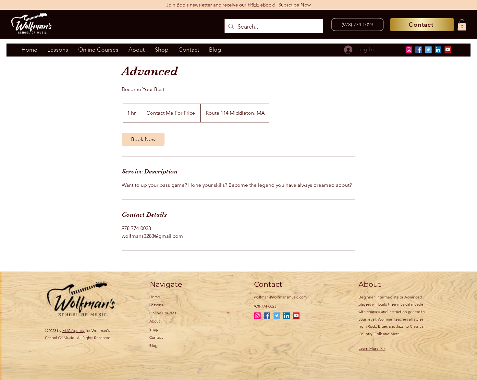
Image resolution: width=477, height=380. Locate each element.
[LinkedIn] (438, 49)
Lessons (156, 304)
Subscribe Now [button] (294, 5)
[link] (143, 139)
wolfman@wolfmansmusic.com (280, 297)
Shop (153, 329)
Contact (156, 337)
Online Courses (162, 312)
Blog (153, 345)
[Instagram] (409, 49)
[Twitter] (428, 49)
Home (154, 296)
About (154, 321)
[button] (462, 25)
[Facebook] (418, 49)
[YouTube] (448, 49)
